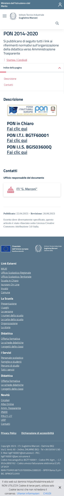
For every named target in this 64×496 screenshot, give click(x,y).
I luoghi (5, 307)
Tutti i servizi (7, 369)
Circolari (5, 400)
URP (3, 420)
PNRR (4, 412)
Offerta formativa (10, 339)
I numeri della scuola (12, 315)
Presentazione (9, 303)
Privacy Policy (8, 433)
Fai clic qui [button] (17, 128)
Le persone (7, 311)
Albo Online (7, 404)
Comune (5, 292)
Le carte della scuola (12, 319)
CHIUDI (47, 493)
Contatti (8, 85)
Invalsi (4, 288)
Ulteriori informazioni (28, 493)
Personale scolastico (12, 358)
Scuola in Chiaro (9, 280)
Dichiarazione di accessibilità (37, 433)
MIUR (4, 269)
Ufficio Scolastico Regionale (16, 273)
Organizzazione (9, 323)
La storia (5, 327)
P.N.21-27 (6, 416)
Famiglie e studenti (11, 362)
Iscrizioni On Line (10, 284)
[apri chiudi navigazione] (5, 16)
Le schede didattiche (12, 342)
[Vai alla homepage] (13, 16)
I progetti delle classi (12, 346)
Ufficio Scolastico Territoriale (16, 277)
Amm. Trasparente (11, 408)
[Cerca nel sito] (57, 24)
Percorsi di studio (10, 366)
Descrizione (10, 79)
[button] (32, 67)
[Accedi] (60, 4)
